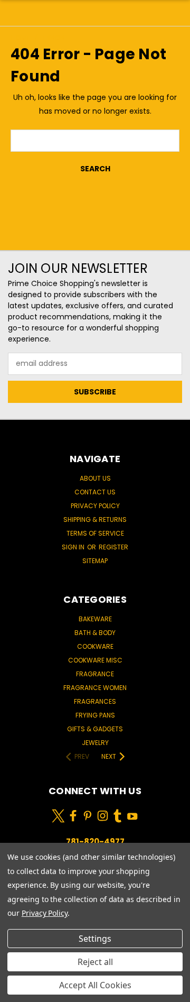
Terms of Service (95, 533)
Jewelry (95, 742)
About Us (95, 478)
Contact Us (95, 492)
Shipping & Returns (95, 519)
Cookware (95, 646)
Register (113, 547)
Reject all (95, 962)
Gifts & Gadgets (95, 728)
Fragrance (95, 673)
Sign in (74, 547)
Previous (16, 991)
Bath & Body (95, 632)
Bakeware (95, 618)
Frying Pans (95, 715)
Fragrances (95, 701)
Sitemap (95, 560)
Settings (95, 938)
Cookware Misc (95, 660)
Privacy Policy (95, 505)
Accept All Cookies (95, 985)
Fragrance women (95, 687)
